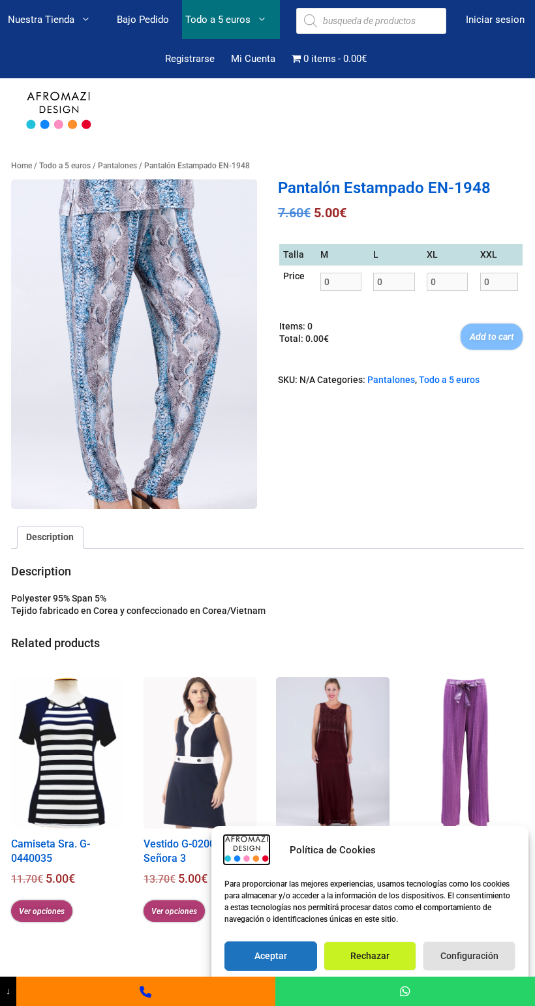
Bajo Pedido (143, 19)
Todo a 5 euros (218, 19)
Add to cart (492, 336)
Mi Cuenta (253, 59)
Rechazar (370, 956)
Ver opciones (42, 911)
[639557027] (146, 991)
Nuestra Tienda (41, 19)
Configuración (469, 956)
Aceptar (270, 956)
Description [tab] (50, 537)
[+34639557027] (405, 991)
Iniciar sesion (495, 19)
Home (21, 165)
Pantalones (117, 165)
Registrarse (190, 59)
